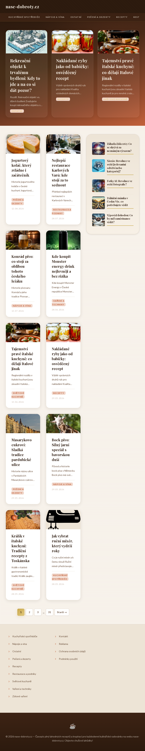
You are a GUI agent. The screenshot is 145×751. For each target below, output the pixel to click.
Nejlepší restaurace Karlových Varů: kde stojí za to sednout (61, 172)
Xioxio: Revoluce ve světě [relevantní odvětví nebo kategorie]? (118, 166)
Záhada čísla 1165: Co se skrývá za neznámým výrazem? (119, 147)
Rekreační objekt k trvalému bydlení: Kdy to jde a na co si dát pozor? (25, 75)
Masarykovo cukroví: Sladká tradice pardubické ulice (21, 452)
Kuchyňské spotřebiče (24, 17)
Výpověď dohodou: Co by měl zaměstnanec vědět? (120, 219)
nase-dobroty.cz (22, 6)
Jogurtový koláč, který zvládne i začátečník (21, 167)
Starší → (62, 612)
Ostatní (76, 17)
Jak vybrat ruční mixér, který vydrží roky (62, 543)
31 (49, 612)
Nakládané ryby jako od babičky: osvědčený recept (72, 69)
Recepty (121, 17)
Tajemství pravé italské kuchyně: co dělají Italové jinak (118, 69)
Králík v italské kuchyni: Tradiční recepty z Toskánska (20, 548)
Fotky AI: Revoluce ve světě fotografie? (119, 182)
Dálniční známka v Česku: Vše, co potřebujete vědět (117, 201)
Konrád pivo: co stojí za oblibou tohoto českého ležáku (22, 268)
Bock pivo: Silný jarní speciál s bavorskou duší (61, 449)
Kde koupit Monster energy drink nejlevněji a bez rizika (63, 266)
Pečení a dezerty (99, 17)
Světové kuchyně (115, 99)
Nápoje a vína (55, 17)
